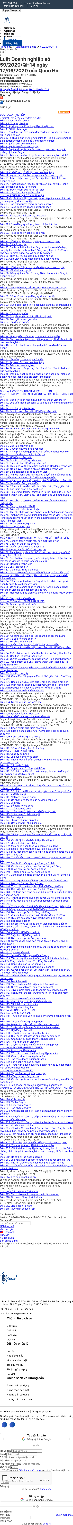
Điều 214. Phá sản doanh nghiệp (18, 1176)
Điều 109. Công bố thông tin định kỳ (20, 736)
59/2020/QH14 (48, 46)
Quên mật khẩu (64, 1514)
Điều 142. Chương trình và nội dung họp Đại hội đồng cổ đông (34, 880)
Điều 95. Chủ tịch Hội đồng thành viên (21, 655)
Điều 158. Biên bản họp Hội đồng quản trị (23, 938)
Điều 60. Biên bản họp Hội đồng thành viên (24, 471)
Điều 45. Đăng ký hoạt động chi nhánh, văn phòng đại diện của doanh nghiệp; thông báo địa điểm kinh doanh (35, 375)
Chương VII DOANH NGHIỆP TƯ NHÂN (21, 1047)
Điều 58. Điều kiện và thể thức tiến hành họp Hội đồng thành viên (36, 465)
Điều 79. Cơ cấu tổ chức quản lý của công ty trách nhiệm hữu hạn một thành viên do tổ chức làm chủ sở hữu (36, 559)
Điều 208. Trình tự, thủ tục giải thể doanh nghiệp (27, 1145)
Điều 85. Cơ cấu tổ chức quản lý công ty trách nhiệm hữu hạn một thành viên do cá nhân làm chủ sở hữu (34, 588)
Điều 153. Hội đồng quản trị (15, 920)
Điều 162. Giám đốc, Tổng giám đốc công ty (24, 955)
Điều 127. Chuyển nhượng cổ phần (19, 820)
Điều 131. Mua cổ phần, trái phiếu (18, 843)
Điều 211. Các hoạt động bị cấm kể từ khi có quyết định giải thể (35, 1159)
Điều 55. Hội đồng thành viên (16, 457)
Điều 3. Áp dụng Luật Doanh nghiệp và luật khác (27, 126)
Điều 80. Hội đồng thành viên (16, 563)
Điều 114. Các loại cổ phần (14, 765)
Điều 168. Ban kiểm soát (13, 981)
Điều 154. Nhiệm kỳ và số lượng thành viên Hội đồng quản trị (33, 923)
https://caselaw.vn (46, 1416)
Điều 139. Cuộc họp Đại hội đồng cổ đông (23, 868)
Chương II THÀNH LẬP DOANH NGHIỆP (22, 195)
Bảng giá (12, 1334)
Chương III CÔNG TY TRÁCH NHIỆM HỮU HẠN (26, 391)
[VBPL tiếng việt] (1, 98)
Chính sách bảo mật (18, 1390)
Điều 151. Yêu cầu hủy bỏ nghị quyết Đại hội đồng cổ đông (32, 915)
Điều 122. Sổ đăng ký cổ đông (16, 805)
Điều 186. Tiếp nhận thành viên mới (19, 1041)
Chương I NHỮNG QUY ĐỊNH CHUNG (21, 117)
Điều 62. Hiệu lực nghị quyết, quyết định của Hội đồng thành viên (36, 480)
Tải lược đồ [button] (6, 1220)
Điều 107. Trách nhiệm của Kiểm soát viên (23, 727)
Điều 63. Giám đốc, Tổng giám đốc (19, 483)
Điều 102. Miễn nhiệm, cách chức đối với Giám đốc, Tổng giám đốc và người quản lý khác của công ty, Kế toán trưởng (34, 686)
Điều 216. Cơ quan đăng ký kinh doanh (21, 1197)
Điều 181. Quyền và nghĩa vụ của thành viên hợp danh (30, 1027)
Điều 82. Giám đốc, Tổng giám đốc (19, 569)
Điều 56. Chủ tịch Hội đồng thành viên (21, 460)
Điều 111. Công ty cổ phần (14, 753)
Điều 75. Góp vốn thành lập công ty (19, 543)
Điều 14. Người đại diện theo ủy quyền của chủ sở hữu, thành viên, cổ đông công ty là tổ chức (34, 185)
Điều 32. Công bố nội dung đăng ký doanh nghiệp (28, 296)
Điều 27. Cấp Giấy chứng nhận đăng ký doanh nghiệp (29, 258)
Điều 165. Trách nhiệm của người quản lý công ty (27, 966)
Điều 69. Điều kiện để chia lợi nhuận (20, 509)
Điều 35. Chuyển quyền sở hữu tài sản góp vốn (26, 316)
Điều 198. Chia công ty (12, 1099)
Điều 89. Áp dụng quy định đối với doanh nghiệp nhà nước (32, 635)
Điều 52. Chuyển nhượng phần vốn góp (22, 448)
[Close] (0, 1433)
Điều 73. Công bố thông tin (15, 526)
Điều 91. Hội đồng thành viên (16, 641)
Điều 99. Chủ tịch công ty (14, 673)
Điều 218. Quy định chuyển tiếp (17, 1208)
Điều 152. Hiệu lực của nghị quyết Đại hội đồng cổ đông (31, 917)
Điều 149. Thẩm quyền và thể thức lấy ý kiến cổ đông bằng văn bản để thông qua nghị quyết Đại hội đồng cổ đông (35, 908)
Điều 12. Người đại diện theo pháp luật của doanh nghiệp (31, 175)
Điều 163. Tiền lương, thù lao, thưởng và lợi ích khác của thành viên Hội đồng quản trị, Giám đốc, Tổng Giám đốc (34, 959)
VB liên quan (7, 1237)
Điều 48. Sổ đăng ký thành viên (17, 408)
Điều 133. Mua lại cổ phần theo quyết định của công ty (30, 848)
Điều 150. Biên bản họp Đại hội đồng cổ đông (25, 912)
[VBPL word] (1, 104)
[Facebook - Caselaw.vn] (4, 1424)
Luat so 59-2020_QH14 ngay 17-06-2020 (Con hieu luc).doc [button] (33, 1217)
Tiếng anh (8, 1232)
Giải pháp (12, 1330)
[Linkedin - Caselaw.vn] (12, 1424)
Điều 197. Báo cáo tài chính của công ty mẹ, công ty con (31, 1084)
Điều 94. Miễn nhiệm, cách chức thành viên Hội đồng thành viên (35, 653)
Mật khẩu (5, 1460)
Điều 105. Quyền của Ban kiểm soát (20, 713)
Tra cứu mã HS (15, 1364)
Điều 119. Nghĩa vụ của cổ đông (18, 797)
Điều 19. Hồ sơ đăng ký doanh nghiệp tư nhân (25, 206)
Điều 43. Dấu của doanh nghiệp (17, 365)
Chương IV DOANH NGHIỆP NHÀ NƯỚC (22, 601)
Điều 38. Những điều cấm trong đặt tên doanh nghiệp (30, 336)
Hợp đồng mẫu (15, 1355)
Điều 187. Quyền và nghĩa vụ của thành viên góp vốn (29, 1044)
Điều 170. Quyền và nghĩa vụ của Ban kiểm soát (26, 987)
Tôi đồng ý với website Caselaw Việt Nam (36, 1470)
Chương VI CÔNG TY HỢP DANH (18, 1010)
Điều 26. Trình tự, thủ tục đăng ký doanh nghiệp (26, 255)
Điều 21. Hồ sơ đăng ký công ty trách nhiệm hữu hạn (29, 224)
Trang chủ (5, 46)
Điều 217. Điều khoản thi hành (16, 1205)
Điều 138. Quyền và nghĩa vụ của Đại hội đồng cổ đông (30, 866)
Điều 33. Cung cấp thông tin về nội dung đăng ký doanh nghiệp (35, 304)
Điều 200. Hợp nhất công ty (15, 1105)
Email (3, 1454)
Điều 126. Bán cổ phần (12, 817)
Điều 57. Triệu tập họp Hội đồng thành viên (23, 463)
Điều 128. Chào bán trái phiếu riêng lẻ (21, 822)
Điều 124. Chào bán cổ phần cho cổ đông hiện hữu (28, 811)
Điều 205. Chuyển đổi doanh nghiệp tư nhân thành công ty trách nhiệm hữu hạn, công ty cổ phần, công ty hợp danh (36, 1129)
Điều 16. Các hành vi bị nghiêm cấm (20, 192)
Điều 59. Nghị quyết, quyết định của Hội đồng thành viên (31, 468)
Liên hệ (35, 5)
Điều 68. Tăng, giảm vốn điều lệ (17, 506)
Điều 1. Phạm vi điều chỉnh (14, 120)
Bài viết (8, 36)
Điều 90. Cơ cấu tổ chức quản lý (18, 638)
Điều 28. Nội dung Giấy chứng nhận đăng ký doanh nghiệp (32, 267)
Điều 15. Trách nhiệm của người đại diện (22, 189)
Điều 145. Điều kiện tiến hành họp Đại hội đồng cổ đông (31, 889)
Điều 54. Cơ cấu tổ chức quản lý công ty (22, 454)
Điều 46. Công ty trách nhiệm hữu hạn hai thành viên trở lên (33, 399)
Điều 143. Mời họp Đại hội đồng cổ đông (22, 883)
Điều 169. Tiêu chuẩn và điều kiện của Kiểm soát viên (29, 984)
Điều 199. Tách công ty (13, 1102)
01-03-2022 (24, 89)
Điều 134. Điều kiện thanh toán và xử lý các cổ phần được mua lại (36, 851)
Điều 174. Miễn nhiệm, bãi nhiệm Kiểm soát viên (26, 1001)
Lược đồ (4, 1234)
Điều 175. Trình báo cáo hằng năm (19, 1004)
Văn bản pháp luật (26, 46)
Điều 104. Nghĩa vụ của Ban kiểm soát (21, 702)
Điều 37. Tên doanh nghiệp (15, 322)
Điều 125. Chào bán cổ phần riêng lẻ (20, 814)
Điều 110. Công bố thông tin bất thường (22, 748)
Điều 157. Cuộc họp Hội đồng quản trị (20, 935)
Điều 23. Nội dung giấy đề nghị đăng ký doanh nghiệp (30, 241)
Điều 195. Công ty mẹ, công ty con (19, 1076)
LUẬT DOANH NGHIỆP (12, 114)
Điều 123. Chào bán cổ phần (15, 808)
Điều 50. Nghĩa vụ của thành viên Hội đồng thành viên (30, 428)
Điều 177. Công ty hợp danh (15, 1012)
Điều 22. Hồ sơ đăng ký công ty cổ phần (22, 232)
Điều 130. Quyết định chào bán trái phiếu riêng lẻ (27, 840)
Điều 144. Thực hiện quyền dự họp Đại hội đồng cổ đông (31, 886)
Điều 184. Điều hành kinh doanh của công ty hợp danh (30, 1035)
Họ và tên (5, 1450)
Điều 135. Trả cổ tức (11, 854)
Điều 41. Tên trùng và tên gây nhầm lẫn (21, 359)
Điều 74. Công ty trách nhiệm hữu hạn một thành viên (29, 540)
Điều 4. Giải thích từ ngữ (13, 129)
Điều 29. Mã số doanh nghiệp (16, 270)
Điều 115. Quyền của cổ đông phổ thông (22, 768)
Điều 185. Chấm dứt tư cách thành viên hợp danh (27, 1038)
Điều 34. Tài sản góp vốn (14, 313)
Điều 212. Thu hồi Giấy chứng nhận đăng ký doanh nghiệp (32, 1162)
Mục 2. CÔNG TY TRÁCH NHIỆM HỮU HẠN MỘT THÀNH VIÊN (34, 537)
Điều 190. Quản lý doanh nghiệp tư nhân (22, 1056)
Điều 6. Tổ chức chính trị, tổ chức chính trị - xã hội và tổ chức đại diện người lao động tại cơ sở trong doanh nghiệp (36, 139)
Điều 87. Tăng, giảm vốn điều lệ (17, 598)
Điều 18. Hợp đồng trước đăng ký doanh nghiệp (26, 204)
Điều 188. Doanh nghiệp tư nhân (18, 1050)
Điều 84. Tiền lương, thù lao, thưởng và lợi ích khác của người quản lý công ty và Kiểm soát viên (34, 582)
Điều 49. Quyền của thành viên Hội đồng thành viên (28, 411)
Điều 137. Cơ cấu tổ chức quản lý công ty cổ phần (27, 863)
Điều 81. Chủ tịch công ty (14, 566)
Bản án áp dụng (9, 1240)
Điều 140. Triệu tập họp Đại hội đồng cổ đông (25, 871)
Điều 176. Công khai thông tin (16, 1007)
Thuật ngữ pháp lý (17, 1369)
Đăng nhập (45, 1489)
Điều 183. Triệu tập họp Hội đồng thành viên (24, 1033)
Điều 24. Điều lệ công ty (13, 244)
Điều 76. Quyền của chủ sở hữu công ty (22, 546)
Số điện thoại (7, 1457)
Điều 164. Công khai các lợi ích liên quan (22, 963)
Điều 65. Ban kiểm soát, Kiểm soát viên (21, 489)
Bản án (10, 1351)
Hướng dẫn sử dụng (13, 5)
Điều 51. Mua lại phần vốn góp (16, 445)
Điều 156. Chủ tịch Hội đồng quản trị (20, 932)
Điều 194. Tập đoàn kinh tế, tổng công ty (22, 1073)
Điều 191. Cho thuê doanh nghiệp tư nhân (23, 1058)
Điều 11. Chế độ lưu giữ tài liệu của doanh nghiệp (27, 172)
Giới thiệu (12, 1325)
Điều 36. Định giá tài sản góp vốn (18, 319)
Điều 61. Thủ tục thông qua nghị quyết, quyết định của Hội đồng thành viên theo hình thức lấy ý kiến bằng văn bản (35, 476)
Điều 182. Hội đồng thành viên (16, 1030)
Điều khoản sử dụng (18, 1385)
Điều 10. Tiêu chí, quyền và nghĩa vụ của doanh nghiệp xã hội (34, 155)
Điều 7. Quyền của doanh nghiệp (18, 143)
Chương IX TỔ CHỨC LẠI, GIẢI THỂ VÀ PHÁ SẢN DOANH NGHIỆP (36, 1087)
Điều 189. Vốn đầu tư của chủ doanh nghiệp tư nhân (29, 1053)
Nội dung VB (7, 1226)
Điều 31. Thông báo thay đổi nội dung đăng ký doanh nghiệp (33, 287)
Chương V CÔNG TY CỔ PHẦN (17, 750)
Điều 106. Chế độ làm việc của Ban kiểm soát (25, 716)
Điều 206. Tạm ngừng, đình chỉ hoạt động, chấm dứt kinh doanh (35, 1133)
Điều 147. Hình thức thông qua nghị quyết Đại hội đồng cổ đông (35, 897)
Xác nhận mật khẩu (10, 1463)
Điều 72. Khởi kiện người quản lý (17, 523)
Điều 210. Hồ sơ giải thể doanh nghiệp (21, 1156)
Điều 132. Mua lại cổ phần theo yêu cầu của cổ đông (29, 845)
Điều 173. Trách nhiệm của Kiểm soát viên (23, 998)
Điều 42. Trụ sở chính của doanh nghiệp (22, 362)
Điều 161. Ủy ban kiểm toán (15, 952)
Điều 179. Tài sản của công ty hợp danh (22, 1021)
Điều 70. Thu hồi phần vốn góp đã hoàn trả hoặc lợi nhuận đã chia (36, 512)
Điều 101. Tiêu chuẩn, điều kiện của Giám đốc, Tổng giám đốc (34, 681)
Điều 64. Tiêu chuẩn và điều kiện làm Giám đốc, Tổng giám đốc (35, 486)
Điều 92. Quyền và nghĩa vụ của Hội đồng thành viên (29, 644)
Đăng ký (47, 1523)
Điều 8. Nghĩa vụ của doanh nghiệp (19, 146)
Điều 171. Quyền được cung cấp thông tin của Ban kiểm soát (33, 989)
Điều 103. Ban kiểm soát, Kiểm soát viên (22, 690)
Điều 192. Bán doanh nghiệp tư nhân (20, 1061)
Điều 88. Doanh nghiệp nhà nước (18, 604)
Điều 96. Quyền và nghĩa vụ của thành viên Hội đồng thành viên (35, 658)
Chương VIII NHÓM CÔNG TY (16, 1070)
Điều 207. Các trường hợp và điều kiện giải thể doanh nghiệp (33, 1142)
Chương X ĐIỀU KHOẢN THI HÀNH (19, 1191)
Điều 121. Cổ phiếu (10, 802)
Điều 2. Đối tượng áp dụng (14, 123)
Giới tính (4, 1466)
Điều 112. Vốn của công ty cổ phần (19, 756)
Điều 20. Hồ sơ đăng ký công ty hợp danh (23, 215)
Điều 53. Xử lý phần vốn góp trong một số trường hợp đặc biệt (34, 451)
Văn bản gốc (7, 1229)
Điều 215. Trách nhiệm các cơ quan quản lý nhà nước (29, 1194)
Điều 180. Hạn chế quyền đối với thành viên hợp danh (29, 1024)
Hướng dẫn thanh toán (19, 1399)
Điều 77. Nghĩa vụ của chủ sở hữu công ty (23, 549)
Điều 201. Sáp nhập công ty (15, 1107)
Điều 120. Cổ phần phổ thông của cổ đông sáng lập (28, 799)
